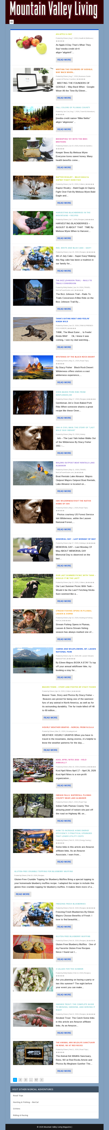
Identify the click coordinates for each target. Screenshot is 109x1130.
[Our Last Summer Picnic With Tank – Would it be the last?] (33, 586)
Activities (83, 767)
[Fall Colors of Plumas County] (33, 118)
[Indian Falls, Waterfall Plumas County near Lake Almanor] (33, 806)
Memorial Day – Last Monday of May (76, 539)
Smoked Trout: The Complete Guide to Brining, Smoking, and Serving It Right (75, 1007)
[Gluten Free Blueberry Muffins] (33, 947)
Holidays (82, 543)
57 (36, 1080)
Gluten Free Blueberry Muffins (73, 936)
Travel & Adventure (87, 111)
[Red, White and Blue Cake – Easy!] (33, 258)
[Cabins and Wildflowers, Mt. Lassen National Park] (33, 660)
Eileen (65, 38)
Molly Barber (67, 287)
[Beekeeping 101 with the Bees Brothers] (33, 149)
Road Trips (84, 361)
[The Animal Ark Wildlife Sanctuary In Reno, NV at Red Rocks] (33, 1053)
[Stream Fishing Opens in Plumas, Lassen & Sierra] (33, 621)
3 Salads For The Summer (69, 969)
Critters (81, 184)
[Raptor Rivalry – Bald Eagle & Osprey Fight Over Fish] (33, 188)
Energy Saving (85, 840)
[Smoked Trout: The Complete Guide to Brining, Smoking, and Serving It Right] (33, 1015)
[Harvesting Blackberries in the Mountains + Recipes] (33, 223)
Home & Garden (85, 146)
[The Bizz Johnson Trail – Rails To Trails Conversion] (33, 292)
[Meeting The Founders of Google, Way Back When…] (33, 80)
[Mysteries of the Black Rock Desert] (33, 367)
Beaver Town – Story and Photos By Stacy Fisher (69, 687)
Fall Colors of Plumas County (73, 107)
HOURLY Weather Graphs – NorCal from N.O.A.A (68, 727)
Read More (64, 59)
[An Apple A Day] (33, 45)
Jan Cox (66, 111)
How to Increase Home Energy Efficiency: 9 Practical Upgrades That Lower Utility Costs (74, 833)
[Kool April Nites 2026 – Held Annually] (33, 770)
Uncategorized (71, 731)
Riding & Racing (20, 1115)
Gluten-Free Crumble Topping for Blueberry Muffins (43, 871)
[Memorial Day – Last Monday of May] (33, 550)
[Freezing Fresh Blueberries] (33, 914)
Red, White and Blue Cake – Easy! (73, 248)
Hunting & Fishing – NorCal (26, 1102)
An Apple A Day (64, 34)
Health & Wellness (85, 38)
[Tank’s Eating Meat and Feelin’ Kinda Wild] (33, 329)
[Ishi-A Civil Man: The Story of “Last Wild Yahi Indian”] (33, 438)
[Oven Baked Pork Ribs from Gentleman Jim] (33, 403)
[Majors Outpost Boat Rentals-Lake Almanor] (33, 473)
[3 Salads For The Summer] (33, 979)
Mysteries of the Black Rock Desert (75, 356)
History (82, 434)
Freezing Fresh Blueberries (71, 903)
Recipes (81, 219)
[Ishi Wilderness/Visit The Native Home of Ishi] (33, 511)
